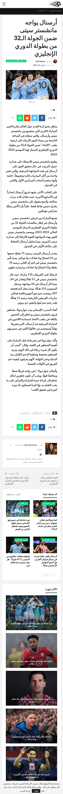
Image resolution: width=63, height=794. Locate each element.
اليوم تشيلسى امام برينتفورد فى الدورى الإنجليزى (49, 480)
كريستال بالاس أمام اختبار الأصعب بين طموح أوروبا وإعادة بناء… (32, 737)
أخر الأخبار (22, 61)
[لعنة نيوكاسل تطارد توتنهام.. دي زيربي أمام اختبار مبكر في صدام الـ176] (45, 508)
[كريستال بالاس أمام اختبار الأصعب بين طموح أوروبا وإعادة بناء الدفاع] (31, 726)
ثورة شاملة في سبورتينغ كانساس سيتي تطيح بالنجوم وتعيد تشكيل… (31, 624)
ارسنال (48, 413)
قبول (36, 791)
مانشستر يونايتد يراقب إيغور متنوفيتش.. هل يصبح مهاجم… (31, 700)
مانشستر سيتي (24, 413)
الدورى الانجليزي (38, 413)
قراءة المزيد (25, 791)
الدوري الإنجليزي (12, 61)
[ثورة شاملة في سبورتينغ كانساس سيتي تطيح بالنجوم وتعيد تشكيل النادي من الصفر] (18, 508)
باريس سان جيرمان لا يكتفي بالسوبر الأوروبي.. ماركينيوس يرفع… (31, 775)
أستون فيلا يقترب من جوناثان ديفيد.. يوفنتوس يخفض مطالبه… (31, 662)
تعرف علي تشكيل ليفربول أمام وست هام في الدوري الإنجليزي (17, 480)
